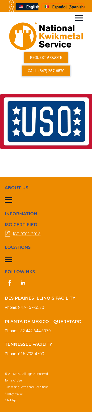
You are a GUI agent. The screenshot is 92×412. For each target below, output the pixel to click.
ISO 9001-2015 (27, 234)
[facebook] (11, 6)
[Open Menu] (79, 18)
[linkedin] (11, 11)
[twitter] (11, 2)
